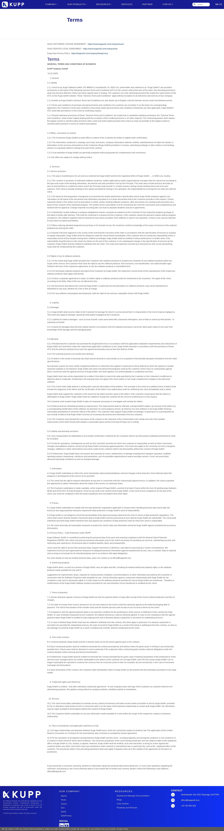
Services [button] (127, 4)
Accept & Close (122, 829)
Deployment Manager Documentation (133, 796)
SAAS (63, 812)
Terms (63, 800)
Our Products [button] (76, 4)
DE (220, 4)
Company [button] (50, 4)
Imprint (64, 796)
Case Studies (123, 804)
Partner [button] (147, 4)
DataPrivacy (66, 816)
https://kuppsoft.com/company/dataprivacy (89, 53)
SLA (63, 808)
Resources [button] (103, 4)
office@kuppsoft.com (190, 800)
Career (64, 804)
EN (217, 4)
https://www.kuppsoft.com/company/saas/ (106, 44)
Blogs (119, 800)
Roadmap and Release (127, 808)
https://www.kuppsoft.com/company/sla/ (100, 49)
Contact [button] (168, 4)
